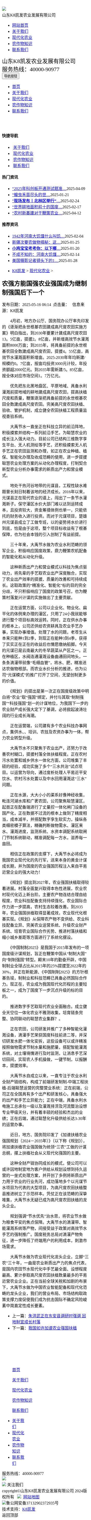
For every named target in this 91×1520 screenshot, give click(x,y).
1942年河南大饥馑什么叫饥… (38, 236)
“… (36, 201)
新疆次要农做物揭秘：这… (36, 242)
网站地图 (31, 1497)
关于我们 (20, 31)
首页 (16, 86)
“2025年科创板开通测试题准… (39, 188)
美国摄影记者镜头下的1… (35, 260)
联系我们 (20, 50)
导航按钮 (10, 76)
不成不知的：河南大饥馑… (36, 254)
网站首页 (20, 25)
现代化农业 (22, 37)
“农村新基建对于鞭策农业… (37, 213)
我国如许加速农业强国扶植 (52, 1328)
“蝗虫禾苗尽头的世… (31, 195)
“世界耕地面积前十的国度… (37, 207)
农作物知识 (22, 43)
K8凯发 (18, 271)
